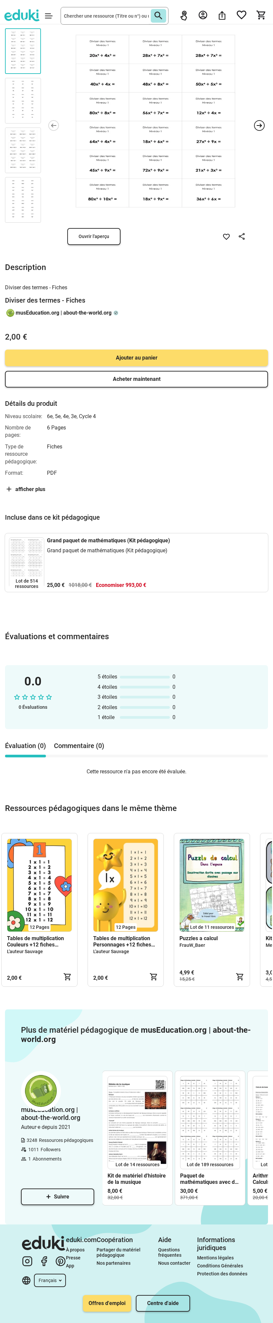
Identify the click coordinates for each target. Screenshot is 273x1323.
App (70, 1265)
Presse (73, 1257)
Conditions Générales (220, 1265)
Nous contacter (174, 1263)
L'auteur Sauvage (25, 951)
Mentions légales (216, 1257)
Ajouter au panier (136, 358)
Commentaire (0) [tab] (79, 746)
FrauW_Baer (192, 945)
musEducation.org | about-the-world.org (64, 313)
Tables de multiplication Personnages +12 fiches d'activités (122, 941)
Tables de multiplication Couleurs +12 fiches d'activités (35, 941)
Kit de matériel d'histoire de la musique (137, 1179)
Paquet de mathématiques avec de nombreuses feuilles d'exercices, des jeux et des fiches (209, 1179)
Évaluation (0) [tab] (25, 746)
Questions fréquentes (169, 1252)
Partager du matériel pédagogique (119, 1252)
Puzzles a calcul (198, 938)
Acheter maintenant (136, 379)
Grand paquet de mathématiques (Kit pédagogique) (108, 540)
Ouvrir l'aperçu (94, 236)
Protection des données (222, 1273)
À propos (76, 1249)
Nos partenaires (114, 1263)
